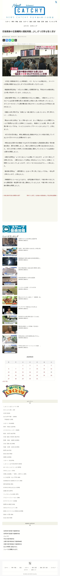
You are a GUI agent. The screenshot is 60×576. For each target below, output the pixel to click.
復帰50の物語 (8, 504)
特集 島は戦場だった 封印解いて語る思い (28, 326)
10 (37, 368)
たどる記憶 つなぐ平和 (10, 477)
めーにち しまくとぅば (10, 467)
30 (30, 378)
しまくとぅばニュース (10, 406)
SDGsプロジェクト (9, 507)
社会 (5, 517)
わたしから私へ (8, 409)
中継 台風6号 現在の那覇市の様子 (11, 195)
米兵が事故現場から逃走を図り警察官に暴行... (29, 268)
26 (51, 375)
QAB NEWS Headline (10, 20)
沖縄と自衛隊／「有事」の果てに (13, 474)
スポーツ (26, 21)
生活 (5, 413)
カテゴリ (26, 26)
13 (8, 372)
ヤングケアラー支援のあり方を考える (27, 306)
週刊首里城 (7, 484)
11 (44, 368)
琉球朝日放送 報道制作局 (10, 36)
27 (8, 378)
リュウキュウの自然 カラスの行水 (27, 287)
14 (15, 372)
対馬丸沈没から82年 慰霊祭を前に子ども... (28, 336)
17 (37, 372)
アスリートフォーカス (10, 497)
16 (30, 372)
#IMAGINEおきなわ (10, 487)
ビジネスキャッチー (9, 430)
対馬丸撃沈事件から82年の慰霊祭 (26, 277)
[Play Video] (30, 60)
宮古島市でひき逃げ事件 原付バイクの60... (28, 316)
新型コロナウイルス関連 (11, 511)
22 (23, 375)
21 (15, 375)
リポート (8, 21)
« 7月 (3, 381)
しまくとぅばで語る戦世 (11, 463)
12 (51, 368)
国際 (5, 457)
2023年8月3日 (22, 36)
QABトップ (33, 26)
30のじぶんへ (8, 470)
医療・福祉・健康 (9, 440)
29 (23, 378)
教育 (5, 450)
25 (44, 375)
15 (23, 372)
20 (8, 375)
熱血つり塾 (7, 514)
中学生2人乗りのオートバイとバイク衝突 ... (29, 345)
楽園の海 (6, 490)
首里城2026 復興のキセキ (11, 480)
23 (30, 375)
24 (37, 375)
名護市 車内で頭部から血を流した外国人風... (29, 248)
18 (44, 372)
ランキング (52, 21)
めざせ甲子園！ (8, 416)
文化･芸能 (7, 443)
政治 (20, 21)
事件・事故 (15, 21)
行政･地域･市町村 (9, 436)
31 (37, 378)
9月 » (6, 381)
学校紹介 (7, 419)
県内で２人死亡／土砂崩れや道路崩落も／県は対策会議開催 (42, 195)
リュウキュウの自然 (9, 494)
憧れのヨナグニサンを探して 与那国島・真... (29, 297)
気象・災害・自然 (42, 21)
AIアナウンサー (8, 501)
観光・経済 (33, 21)
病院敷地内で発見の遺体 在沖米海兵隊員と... (29, 258)
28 (15, 378)
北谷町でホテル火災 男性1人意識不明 (27, 238)
